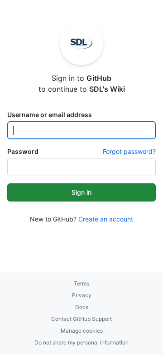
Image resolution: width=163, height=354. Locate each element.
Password (22, 151)
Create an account (105, 219)
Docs (81, 307)
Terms (81, 283)
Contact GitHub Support (81, 318)
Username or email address (49, 114)
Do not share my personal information (81, 342)
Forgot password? (129, 151)
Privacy (81, 295)
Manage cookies (82, 330)
